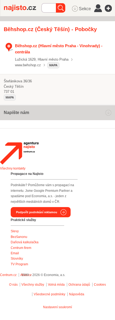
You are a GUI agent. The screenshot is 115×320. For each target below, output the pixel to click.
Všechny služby (33, 284)
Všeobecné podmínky (49, 294)
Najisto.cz (22, 8)
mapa (53, 65)
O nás (13, 284)
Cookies (100, 284)
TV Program (19, 264)
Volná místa (56, 284)
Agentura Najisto (19, 153)
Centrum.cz (8, 275)
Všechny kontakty (12, 168)
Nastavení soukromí (57, 307)
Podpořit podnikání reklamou (36, 212)
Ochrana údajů (79, 284)
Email (15, 253)
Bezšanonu (19, 237)
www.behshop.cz (28, 65)
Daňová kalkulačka (25, 242)
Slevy (15, 231)
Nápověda (76, 294)
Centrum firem (21, 248)
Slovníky (17, 258)
